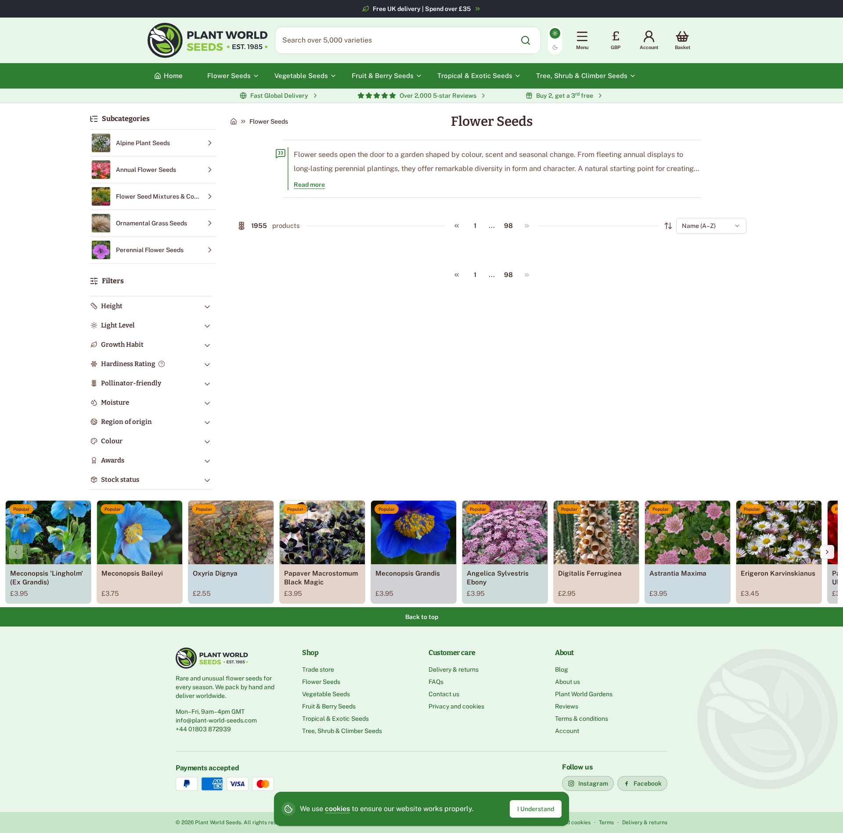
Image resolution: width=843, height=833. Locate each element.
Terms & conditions (581, 718)
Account (567, 730)
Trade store (318, 669)
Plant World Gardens (583, 694)
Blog (561, 669)
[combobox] (711, 226)
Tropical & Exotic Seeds (335, 718)
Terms (606, 822)
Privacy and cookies (456, 706)
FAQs (436, 681)
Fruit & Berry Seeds (329, 706)
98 (508, 225)
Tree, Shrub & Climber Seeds (342, 730)
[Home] (233, 121)
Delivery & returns (454, 669)
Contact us (444, 694)
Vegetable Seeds (326, 694)
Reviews (566, 706)
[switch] (555, 40)
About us (567, 681)
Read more (309, 184)
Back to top (421, 616)
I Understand (535, 808)
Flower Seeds (321, 681)
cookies (337, 809)
